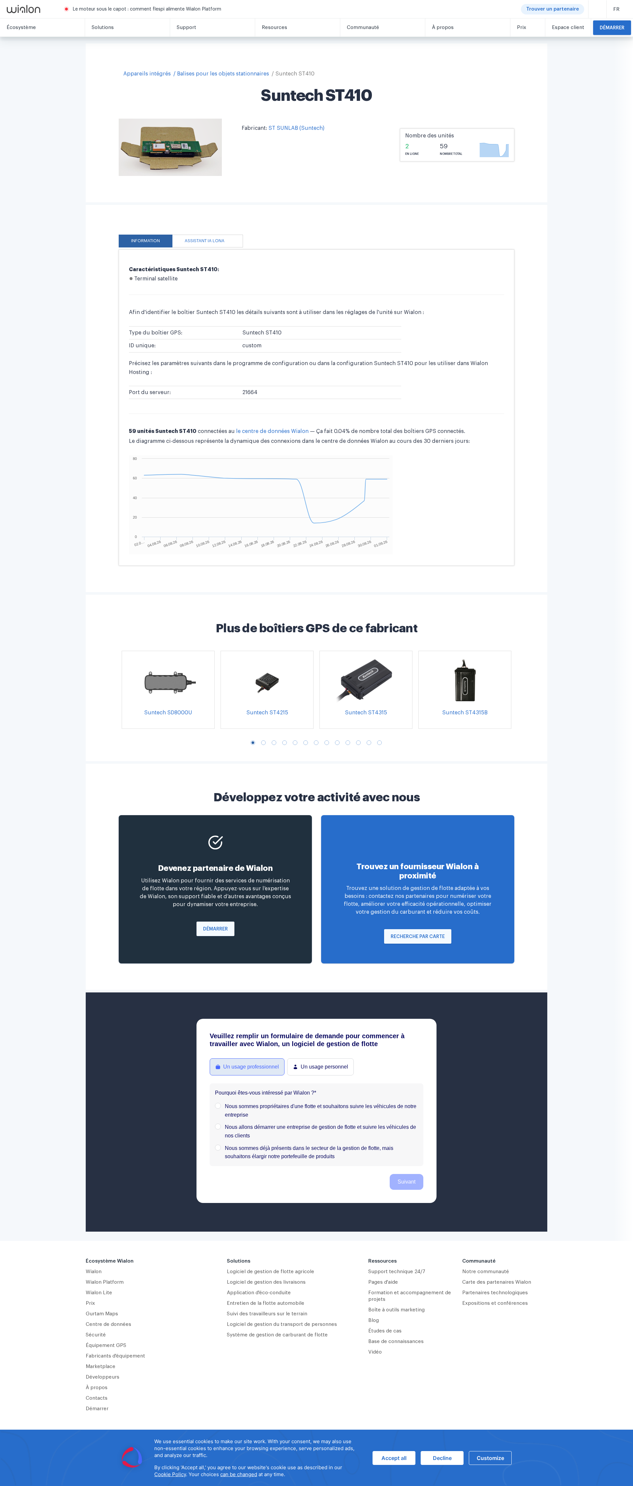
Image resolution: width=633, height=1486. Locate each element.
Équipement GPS (106, 1345)
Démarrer (612, 28)
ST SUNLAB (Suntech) (296, 128)
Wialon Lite (99, 1292)
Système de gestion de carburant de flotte (277, 1334)
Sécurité (96, 1334)
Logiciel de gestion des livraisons (266, 1282)
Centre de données (108, 1324)
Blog (373, 1320)
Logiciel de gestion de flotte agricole (270, 1271)
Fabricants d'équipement (115, 1356)
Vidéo (375, 1352)
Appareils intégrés (147, 73)
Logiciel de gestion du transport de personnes (282, 1324)
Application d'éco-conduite (259, 1292)
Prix (90, 1303)
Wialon (94, 1271)
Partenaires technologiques (495, 1292)
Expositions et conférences (495, 1303)
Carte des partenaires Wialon (496, 1282)
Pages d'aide (383, 1282)
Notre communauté (485, 1271)
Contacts (96, 1398)
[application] (316, 1458)
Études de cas (385, 1331)
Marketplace (100, 1366)
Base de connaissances (396, 1341)
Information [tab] (145, 241)
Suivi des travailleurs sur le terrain (267, 1313)
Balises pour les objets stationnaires (223, 73)
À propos (96, 1387)
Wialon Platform (105, 1282)
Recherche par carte (418, 936)
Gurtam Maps (102, 1313)
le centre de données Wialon (273, 431)
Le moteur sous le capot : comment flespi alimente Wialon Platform (147, 9)
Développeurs (102, 1377)
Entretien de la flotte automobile (265, 1303)
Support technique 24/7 (396, 1271)
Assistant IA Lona (205, 241)
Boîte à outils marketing (396, 1309)
